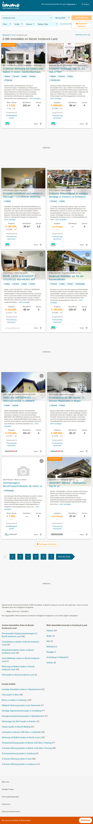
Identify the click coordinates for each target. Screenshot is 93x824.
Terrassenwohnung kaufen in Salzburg (18, 753)
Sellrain (49, 663)
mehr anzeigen (35, 98)
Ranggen (50, 652)
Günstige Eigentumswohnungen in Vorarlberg (21, 711)
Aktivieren (85, 820)
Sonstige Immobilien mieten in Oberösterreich (21, 689)
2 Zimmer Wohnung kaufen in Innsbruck (19, 764)
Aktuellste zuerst (80, 35)
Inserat (86, 4)
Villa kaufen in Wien (10, 695)
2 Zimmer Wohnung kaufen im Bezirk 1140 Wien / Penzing (27, 748)
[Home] (10, 6)
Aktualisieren (82, 18)
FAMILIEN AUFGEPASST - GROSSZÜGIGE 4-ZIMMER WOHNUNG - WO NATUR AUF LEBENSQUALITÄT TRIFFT (20, 399)
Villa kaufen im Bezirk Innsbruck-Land (18, 675)
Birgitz (49, 636)
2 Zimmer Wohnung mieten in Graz (17, 759)
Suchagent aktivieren (82, 25)
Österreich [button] (71, 4)
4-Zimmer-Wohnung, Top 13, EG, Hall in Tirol (67, 70)
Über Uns (5, 782)
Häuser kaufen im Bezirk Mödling (16, 727)
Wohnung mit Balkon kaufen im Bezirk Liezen (21, 737)
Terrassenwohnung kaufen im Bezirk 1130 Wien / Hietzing (26, 743)
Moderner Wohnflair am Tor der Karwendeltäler (66, 278)
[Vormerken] (41, 47)
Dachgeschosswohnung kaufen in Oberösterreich (23, 716)
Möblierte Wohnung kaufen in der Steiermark (21, 705)
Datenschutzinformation (11, 811)
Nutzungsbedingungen (10, 797)
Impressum (6, 804)
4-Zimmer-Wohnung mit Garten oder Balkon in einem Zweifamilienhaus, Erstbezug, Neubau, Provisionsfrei (23, 70)
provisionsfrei (67, 24)
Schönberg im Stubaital (56, 657)
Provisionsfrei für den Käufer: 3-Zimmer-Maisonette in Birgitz (66, 399)
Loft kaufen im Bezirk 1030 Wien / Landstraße (21, 732)
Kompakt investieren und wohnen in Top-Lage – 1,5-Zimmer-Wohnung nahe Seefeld (23, 195)
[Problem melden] (41, 124)
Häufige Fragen (8, 789)
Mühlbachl (50, 647)
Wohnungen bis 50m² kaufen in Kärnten (19, 721)
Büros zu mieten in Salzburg (14, 700)
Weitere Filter (43, 24)
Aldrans (49, 631)
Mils (48, 641)
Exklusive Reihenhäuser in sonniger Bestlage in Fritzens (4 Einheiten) (68, 195)
